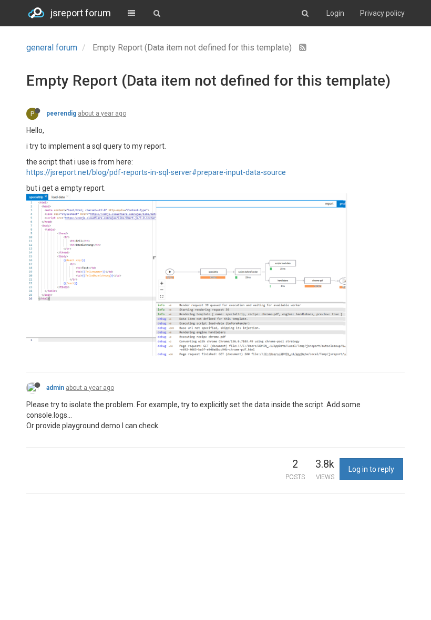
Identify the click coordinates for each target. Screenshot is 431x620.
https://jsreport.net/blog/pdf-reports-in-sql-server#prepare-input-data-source (156, 172)
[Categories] (131, 13)
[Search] (156, 13)
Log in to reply (371, 469)
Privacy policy (382, 13)
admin (55, 387)
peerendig (61, 113)
